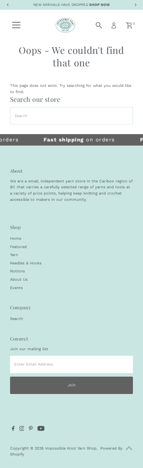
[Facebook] (13, 429)
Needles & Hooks (26, 263)
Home (15, 238)
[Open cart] (129, 25)
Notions (17, 271)
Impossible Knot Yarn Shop (70, 448)
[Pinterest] (30, 429)
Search (16, 319)
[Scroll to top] (129, 449)
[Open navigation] (16, 25)
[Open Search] (99, 25)
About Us (19, 279)
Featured (18, 247)
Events (16, 288)
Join (72, 385)
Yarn (14, 255)
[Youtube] (41, 429)
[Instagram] (22, 429)
